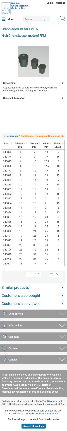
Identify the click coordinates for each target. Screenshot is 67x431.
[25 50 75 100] (52, 274)
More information (48, 413)
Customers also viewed (21, 303)
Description (9, 83)
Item (6, 143)
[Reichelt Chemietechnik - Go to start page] (15, 8)
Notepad (60, 2)
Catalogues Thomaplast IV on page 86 (42, 136)
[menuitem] (51, 3)
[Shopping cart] (62, 19)
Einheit (57, 145)
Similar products (15, 287)
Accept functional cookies (44, 419)
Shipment (52, 401)
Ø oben (34, 145)
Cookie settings (16, 419)
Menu (10, 19)
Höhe (46, 145)
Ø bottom (20, 145)
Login (50, 2)
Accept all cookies (33, 426)
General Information (14, 98)
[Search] (45, 19)
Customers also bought (21, 295)
